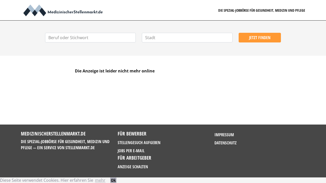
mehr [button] (100, 180)
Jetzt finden (259, 37)
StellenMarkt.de (80, 147)
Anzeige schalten (133, 167)
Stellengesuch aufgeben (139, 142)
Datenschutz (225, 143)
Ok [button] (113, 180)
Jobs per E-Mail (131, 151)
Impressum (224, 135)
